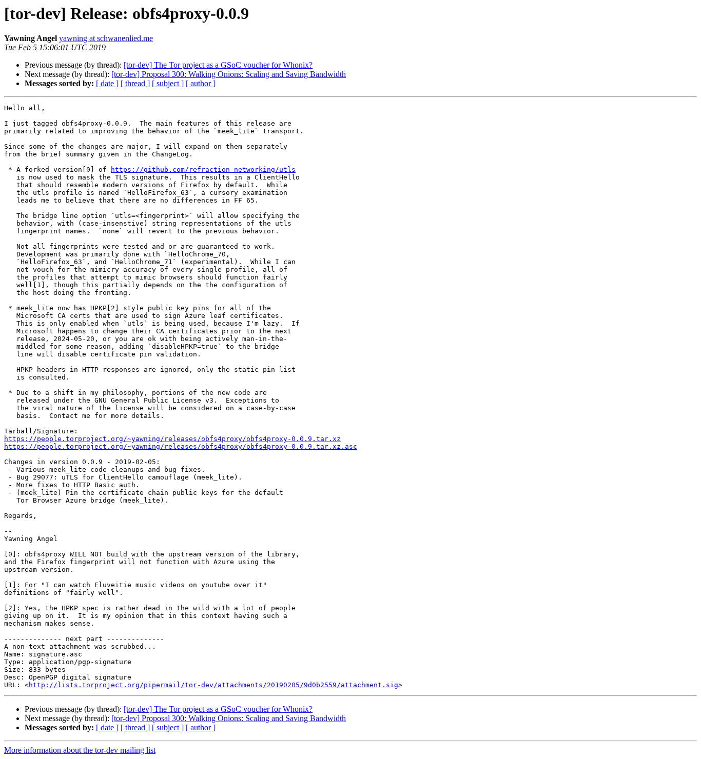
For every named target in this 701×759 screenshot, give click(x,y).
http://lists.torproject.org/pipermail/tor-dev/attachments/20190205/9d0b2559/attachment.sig (213, 685)
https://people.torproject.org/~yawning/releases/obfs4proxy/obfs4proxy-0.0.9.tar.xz (172, 439)
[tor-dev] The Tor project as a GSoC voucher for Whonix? (218, 65)
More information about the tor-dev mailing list (79, 750)
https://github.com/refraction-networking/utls (203, 169)
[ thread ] (135, 83)
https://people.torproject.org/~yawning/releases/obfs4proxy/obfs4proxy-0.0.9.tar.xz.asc (180, 446)
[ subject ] (168, 83)
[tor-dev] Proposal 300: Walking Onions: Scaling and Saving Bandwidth (228, 74)
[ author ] (201, 83)
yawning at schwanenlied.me (106, 38)
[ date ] (107, 83)
